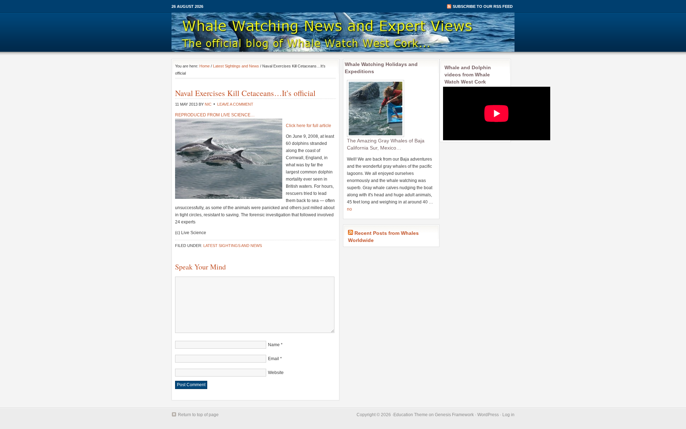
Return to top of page (198, 414)
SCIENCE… (243, 114)
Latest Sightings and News (236, 66)
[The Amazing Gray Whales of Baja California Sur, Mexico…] (375, 135)
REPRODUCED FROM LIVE (203, 114)
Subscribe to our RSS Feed (483, 6)
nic (208, 104)
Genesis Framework (454, 414)
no (349, 209)
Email (273, 358)
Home (204, 66)
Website (276, 372)
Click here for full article (308, 125)
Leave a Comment (235, 104)
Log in (508, 414)
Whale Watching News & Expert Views (343, 32)
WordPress (488, 414)
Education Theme (410, 414)
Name (274, 344)
